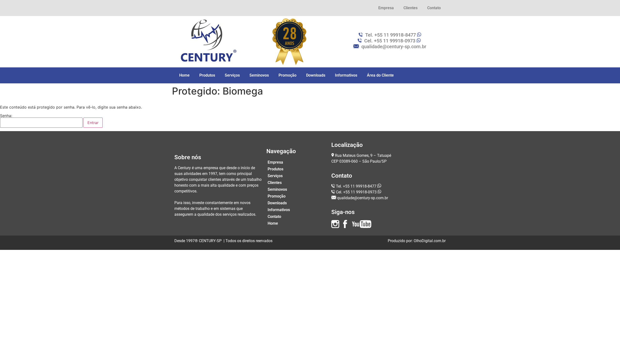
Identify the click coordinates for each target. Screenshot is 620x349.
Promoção (287, 75)
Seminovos (259, 75)
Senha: (6, 116)
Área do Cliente (380, 75)
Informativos (346, 75)
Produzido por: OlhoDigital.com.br (417, 240)
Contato (434, 8)
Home (184, 75)
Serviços (232, 75)
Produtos (207, 75)
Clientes (410, 8)
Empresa (386, 8)
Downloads (315, 75)
